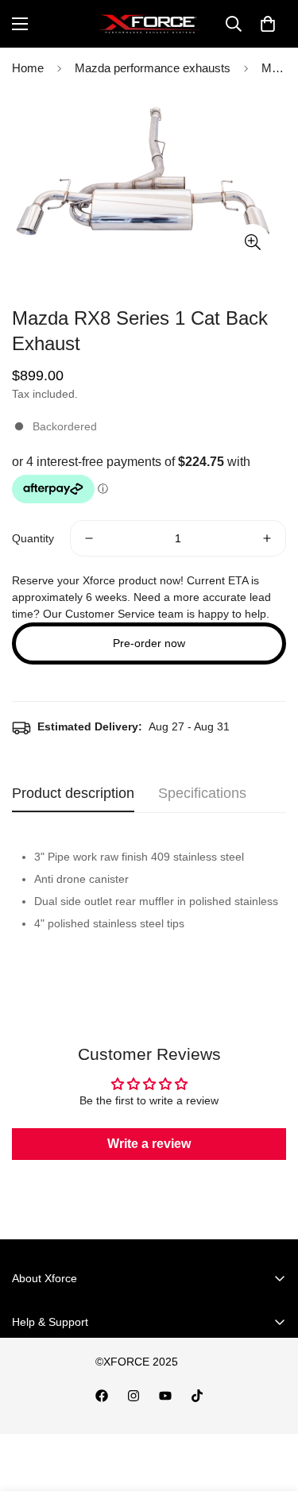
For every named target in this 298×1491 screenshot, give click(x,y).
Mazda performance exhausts (152, 68)
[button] (268, 24)
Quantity (33, 538)
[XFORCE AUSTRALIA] (149, 24)
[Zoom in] (252, 242)
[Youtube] (165, 1395)
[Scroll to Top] (269, 1407)
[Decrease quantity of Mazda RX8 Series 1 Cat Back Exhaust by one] (89, 538)
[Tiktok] (197, 1395)
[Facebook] (101, 1395)
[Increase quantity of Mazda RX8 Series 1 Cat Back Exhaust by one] (267, 538)
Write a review (149, 1143)
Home (28, 68)
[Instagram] (133, 1395)
